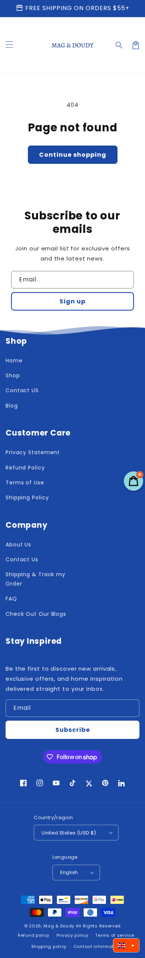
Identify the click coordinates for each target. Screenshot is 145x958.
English (69, 872)
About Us (18, 544)
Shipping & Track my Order (35, 579)
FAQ (11, 598)
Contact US (22, 390)
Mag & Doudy (59, 926)
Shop (13, 375)
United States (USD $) (69, 832)
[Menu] (9, 45)
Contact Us (22, 559)
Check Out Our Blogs (36, 614)
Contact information (97, 946)
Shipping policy (49, 946)
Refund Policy (25, 467)
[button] (119, 45)
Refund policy (33, 935)
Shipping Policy (27, 497)
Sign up (72, 301)
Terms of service (114, 935)
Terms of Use (25, 482)
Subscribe (72, 729)
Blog (12, 405)
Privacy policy (72, 935)
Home (14, 360)
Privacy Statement (33, 452)
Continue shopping (72, 154)
